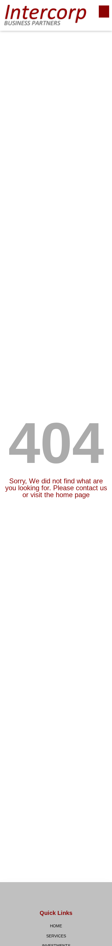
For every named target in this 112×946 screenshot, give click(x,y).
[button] (104, 11)
